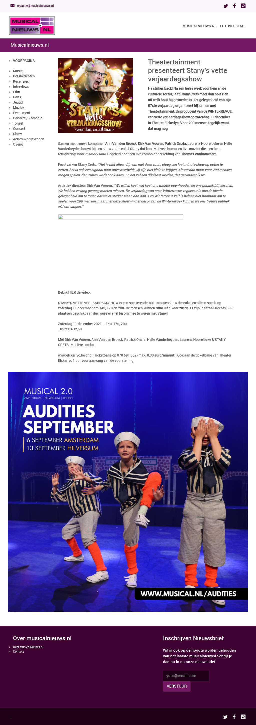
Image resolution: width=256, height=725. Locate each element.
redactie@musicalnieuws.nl (35, 5)
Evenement (21, 113)
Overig (18, 144)
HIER (72, 292)
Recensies (21, 81)
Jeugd (18, 102)
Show (17, 134)
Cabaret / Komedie (27, 118)
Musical (19, 71)
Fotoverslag (232, 26)
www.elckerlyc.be (71, 355)
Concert (19, 129)
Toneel (18, 123)
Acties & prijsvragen (28, 139)
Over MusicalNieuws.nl (28, 647)
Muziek (18, 108)
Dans (17, 97)
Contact (18, 651)
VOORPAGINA (24, 61)
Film (16, 92)
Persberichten (24, 76)
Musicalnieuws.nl (199, 26)
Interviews (21, 87)
